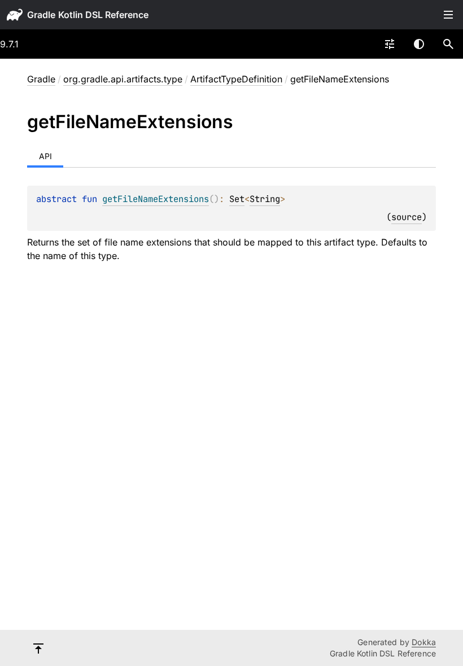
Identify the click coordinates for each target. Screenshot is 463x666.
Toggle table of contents (448, 14)
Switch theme (419, 44)
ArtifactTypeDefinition (236, 79)
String (265, 199)
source (406, 217)
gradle (41, 14)
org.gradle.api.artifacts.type (122, 79)
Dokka (424, 642)
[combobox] (389, 44)
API (45, 156)
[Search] (448, 44)
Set (236, 199)
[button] (448, 44)
